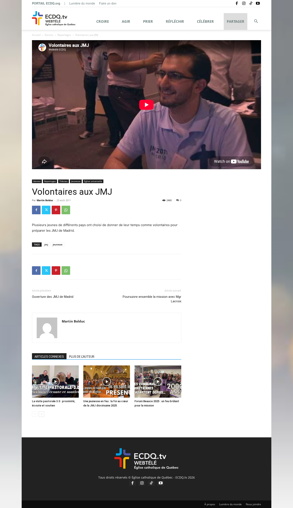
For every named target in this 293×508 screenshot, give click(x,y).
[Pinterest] (56, 210)
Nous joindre (253, 504)
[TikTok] (251, 3)
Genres (49, 35)
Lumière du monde (82, 3)
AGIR (126, 21)
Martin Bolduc (45, 200)
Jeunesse (75, 181)
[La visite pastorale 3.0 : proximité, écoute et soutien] (55, 381)
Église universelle (93, 181)
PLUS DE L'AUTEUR (81, 356)
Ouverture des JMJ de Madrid (52, 297)
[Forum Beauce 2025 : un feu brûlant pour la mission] (157, 381)
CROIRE (102, 21)
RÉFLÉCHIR (175, 21)
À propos (209, 504)
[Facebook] (236, 3)
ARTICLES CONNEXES (49, 356)
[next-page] (41, 414)
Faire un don (107, 3)
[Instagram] (243, 3)
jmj (46, 244)
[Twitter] (46, 210)
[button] (256, 22)
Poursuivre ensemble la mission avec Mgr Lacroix (152, 299)
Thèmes (63, 181)
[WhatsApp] (66, 210)
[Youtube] (258, 3)
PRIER (148, 21)
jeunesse (57, 244)
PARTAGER (235, 21)
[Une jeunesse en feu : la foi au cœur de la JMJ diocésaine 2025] (106, 381)
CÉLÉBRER (205, 21)
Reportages (64, 35)
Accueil (36, 35)
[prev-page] (34, 414)
